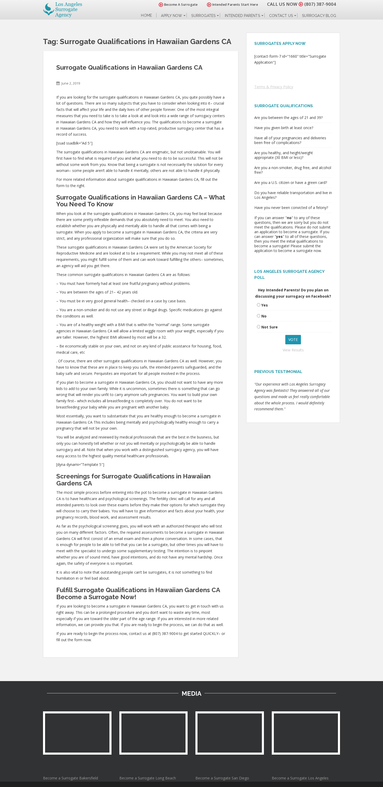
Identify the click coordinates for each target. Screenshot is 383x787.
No (264, 316)
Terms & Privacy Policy (273, 86)
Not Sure (269, 327)
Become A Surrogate (180, 4)
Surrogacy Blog (319, 16)
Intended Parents (242, 16)
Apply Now (171, 16)
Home (146, 15)
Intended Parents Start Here (234, 4)
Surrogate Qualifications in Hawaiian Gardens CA (129, 67)
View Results (293, 349)
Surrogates (203, 16)
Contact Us (281, 16)
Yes (264, 305)
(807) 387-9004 (320, 4)
